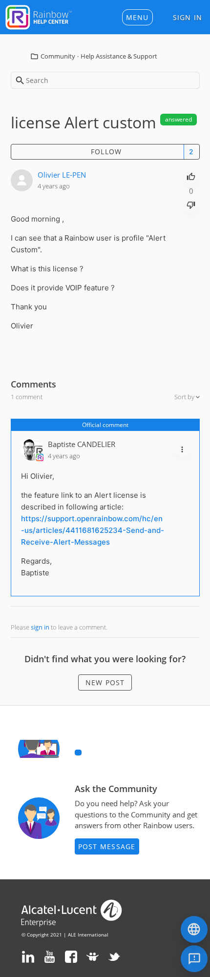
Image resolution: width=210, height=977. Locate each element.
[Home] (38, 16)
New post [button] (105, 682)
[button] (137, 17)
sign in (40, 627)
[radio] (191, 176)
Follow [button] (106, 151)
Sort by (185, 396)
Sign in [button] (188, 17)
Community (58, 56)
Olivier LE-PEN (62, 175)
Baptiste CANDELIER (81, 444)
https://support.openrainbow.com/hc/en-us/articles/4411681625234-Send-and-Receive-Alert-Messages (92, 530)
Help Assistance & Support (119, 56)
